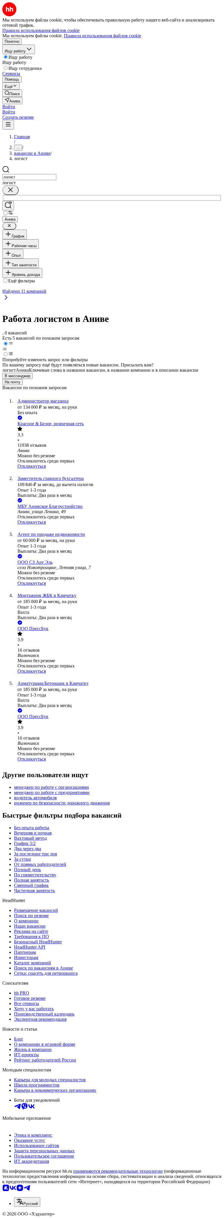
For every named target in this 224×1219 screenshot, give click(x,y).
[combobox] (29, 177)
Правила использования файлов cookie (102, 35)
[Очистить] (10, 190)
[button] (8, 106)
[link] (12, 93)
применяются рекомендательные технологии (118, 1171)
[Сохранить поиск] (8, 205)
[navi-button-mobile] (8, 125)
